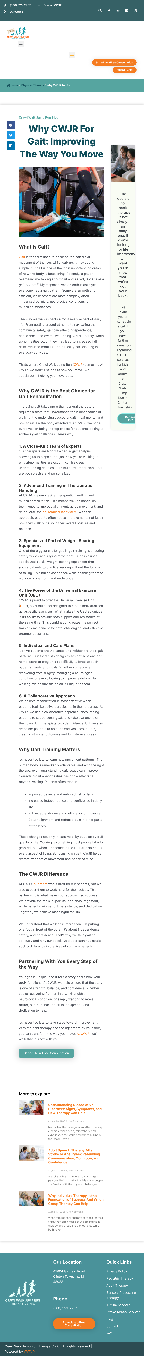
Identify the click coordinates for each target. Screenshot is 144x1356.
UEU (23, 606)
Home (14, 85)
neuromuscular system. (60, 512)
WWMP (29, 1351)
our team (40, 884)
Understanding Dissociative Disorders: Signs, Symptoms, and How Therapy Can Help (75, 1109)
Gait (22, 257)
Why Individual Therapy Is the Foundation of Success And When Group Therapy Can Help (76, 1200)
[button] (21, 44)
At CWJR (83, 1034)
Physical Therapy (32, 85)
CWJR (78, 364)
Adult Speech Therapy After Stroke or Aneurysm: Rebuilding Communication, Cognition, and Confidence (74, 1156)
